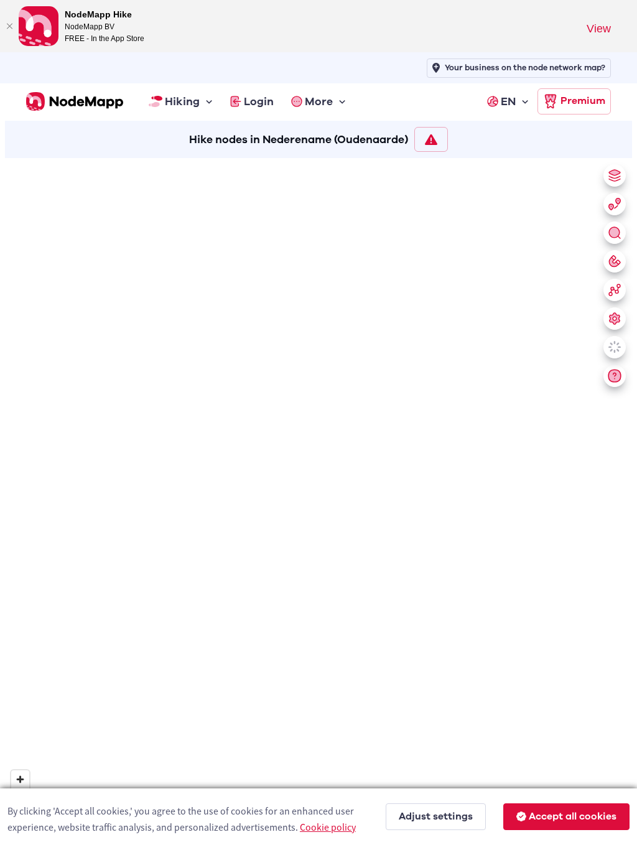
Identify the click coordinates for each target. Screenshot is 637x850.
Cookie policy (328, 827)
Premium (582, 101)
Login (259, 101)
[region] (318, 501)
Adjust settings (436, 816)
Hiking (182, 101)
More (319, 101)
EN (508, 101)
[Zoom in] (20, 779)
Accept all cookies (572, 816)
